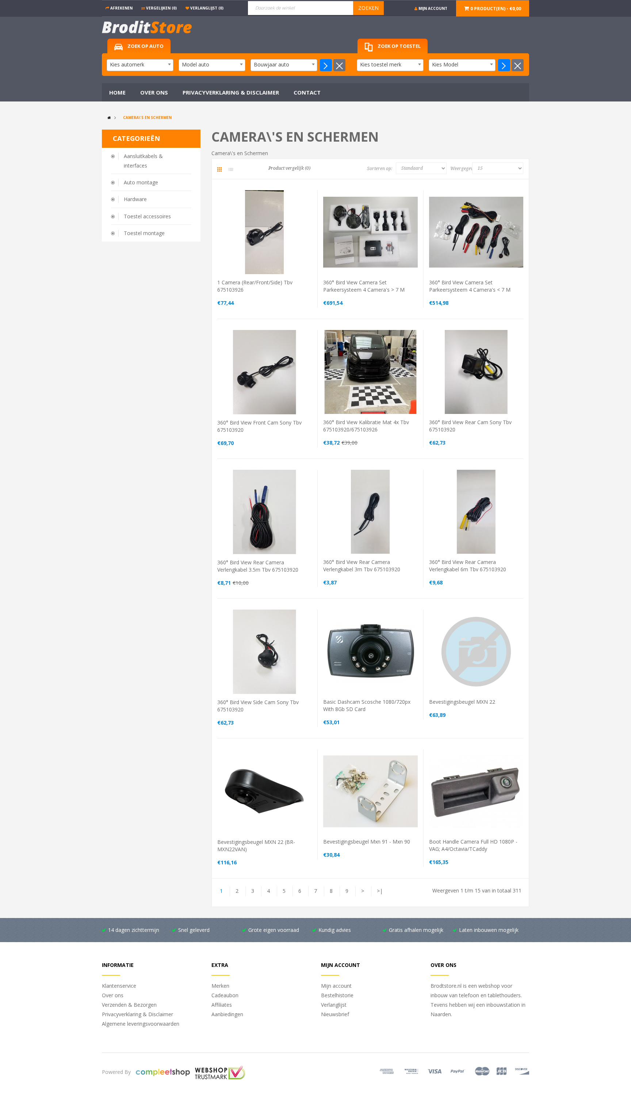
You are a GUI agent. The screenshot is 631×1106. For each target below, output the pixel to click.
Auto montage (141, 182)
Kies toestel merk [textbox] (380, 64)
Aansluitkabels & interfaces (143, 161)
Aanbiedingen (227, 1014)
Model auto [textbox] (195, 64)
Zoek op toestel (398, 46)
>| (380, 890)
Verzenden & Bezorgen (129, 1004)
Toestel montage (144, 233)
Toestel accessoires (147, 216)
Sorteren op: (379, 168)
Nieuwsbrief (335, 1014)
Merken (220, 985)
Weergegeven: (463, 168)
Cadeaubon (224, 995)
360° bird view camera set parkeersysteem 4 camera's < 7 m (469, 286)
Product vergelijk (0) (289, 168)
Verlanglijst (334, 1004)
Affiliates (221, 1004)
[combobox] (140, 65)
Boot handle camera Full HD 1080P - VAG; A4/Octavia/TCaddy (473, 845)
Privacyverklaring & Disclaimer (137, 1014)
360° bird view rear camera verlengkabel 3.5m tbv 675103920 (257, 566)
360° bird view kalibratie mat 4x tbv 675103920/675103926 (366, 426)
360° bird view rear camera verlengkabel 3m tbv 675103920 (361, 565)
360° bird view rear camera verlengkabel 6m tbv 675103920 (467, 565)
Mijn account (336, 985)
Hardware (135, 199)
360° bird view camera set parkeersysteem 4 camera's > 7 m (364, 286)
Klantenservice (119, 985)
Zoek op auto (145, 46)
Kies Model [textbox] (445, 64)
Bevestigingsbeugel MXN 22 (462, 701)
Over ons (112, 995)
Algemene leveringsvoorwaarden (140, 1023)
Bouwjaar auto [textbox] (271, 64)
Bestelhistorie (337, 995)
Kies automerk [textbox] (127, 64)
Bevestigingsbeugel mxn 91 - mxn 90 (366, 841)
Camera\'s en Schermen (147, 117)
